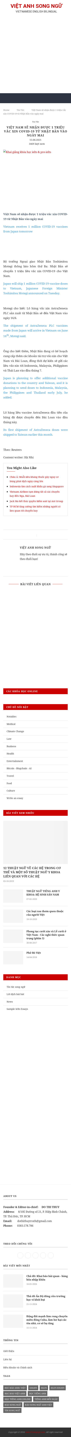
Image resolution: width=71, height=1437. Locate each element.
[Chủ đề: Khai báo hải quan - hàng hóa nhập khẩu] (13, 1281)
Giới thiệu (8, 1351)
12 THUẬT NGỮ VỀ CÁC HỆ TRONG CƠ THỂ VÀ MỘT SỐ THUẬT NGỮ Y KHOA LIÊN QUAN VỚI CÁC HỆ (32, 872)
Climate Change (15, 731)
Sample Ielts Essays (17, 1009)
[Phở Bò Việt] (13, 957)
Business (11, 746)
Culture (11, 790)
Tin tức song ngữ (16, 986)
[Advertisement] (35, 54)
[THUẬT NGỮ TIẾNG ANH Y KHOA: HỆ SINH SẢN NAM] (13, 896)
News (10, 1001)
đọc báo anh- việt (15, 1387)
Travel (10, 775)
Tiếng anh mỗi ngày (46, 1399)
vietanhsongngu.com (35, 1432)
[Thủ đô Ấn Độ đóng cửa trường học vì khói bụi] (13, 1301)
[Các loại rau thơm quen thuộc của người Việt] (13, 916)
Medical (11, 724)
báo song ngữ (13, 1404)
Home (6, 109)
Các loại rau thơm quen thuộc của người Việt (45, 912)
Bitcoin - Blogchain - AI (19, 768)
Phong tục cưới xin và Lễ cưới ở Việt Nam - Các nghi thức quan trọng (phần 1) (46, 935)
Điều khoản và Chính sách (17, 1367)
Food (9, 783)
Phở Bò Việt (33, 952)
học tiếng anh (37, 1393)
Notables (11, 716)
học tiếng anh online (18, 1399)
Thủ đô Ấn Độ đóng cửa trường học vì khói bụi (45, 1297)
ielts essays (57, 1387)
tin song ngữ (12, 1410)
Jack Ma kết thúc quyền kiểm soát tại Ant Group (36, 501)
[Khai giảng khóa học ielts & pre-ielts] (27, 152)
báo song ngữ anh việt (38, 1404)
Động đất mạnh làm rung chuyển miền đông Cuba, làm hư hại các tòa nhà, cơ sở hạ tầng (47, 1320)
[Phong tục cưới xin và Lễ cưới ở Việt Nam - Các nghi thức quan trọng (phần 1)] (13, 936)
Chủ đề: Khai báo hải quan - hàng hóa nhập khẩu (47, 1277)
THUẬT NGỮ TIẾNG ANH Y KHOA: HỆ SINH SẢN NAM (43, 892)
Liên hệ (7, 1359)
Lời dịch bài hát (15, 994)
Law (9, 738)
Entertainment (15, 761)
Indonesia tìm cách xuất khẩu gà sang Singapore (37, 486)
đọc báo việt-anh (15, 1393)
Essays (33, 1387)
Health (10, 753)
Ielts (44, 1387)
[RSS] (50, 1255)
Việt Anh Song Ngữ (35, 547)
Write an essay (15, 798)
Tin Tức (20, 109)
